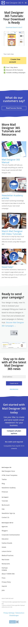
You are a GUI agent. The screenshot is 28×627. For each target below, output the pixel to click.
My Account (5, 505)
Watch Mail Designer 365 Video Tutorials (12, 232)
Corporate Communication (11, 535)
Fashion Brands (7, 543)
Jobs (3, 590)
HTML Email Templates (9, 475)
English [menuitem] (12, 622)
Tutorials (5, 501)
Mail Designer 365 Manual (11, 161)
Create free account (14, 60)
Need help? (7, 266)
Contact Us (5, 517)
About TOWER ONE (8, 574)
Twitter (4, 479)
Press (3, 578)
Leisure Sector (6, 551)
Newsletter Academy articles (12, 197)
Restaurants (6, 564)
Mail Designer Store (8, 471)
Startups (5, 568)
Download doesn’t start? (14, 27)
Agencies (5, 526)
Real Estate (5, 559)
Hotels (4, 547)
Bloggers (5, 531)
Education (5, 539)
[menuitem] (12, 621)
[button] (26, 3)
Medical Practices (7, 555)
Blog (3, 483)
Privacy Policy (6, 582)
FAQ (3, 509)
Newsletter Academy (9, 488)
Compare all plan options (14, 432)
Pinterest (5, 492)
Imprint (4, 586)
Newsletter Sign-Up (8, 513)
